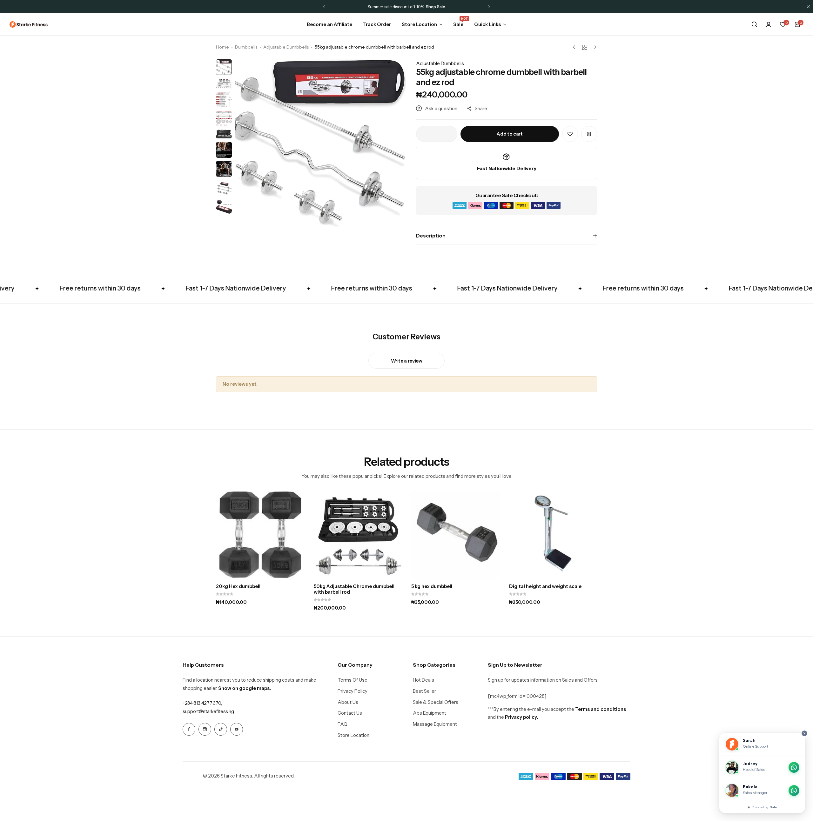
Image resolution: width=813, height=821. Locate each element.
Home (222, 47)
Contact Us (350, 713)
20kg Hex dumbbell (238, 586)
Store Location (419, 24)
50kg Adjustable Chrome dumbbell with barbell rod (354, 589)
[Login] (768, 24)
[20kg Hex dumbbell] (260, 535)
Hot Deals (423, 680)
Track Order (377, 24)
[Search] (754, 24)
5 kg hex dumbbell (431, 586)
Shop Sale (435, 6)
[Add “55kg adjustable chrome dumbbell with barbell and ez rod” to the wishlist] (570, 134)
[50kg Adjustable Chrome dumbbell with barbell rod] (358, 535)
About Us (348, 702)
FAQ (342, 724)
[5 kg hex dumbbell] (455, 535)
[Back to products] (584, 47)
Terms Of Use (352, 680)
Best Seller (424, 691)
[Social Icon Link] (189, 729)
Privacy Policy (352, 691)
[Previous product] (575, 47)
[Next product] (593, 47)
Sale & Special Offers (435, 702)
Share (481, 108)
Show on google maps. (244, 688)
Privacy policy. (521, 717)
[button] (324, 6)
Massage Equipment (435, 724)
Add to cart (509, 134)
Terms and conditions (600, 709)
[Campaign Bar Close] (808, 6)
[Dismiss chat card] (804, 733)
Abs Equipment (429, 713)
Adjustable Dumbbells (286, 47)
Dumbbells (246, 47)
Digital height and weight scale (545, 586)
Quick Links (487, 24)
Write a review (406, 361)
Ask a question (441, 108)
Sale (458, 23)
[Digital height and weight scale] (553, 535)
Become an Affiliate (329, 24)
